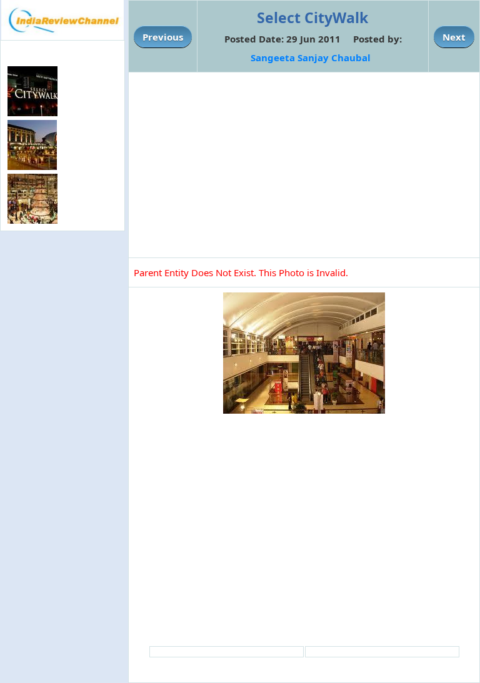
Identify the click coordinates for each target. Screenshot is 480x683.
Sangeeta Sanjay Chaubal (311, 57)
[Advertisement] (62, 312)
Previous (162, 37)
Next (454, 37)
